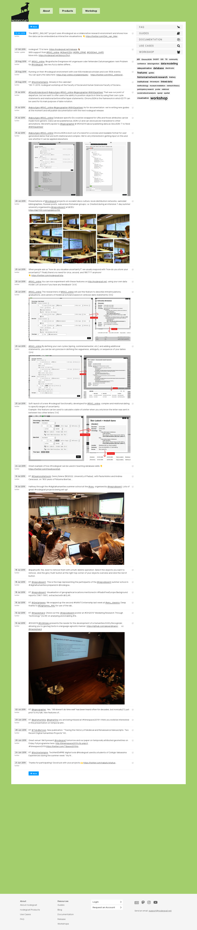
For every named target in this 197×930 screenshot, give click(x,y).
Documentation (66, 914)
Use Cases (25, 914)
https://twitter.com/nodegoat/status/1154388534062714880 (48, 275)
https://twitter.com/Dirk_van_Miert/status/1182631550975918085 (102, 36)
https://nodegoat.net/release (63, 49)
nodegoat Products (30, 909)
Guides (61, 904)
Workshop (91, 10)
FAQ (22, 919)
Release (62, 919)
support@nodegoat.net (160, 910)
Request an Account (104, 907)
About (46, 10)
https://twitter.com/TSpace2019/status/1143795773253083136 (63, 746)
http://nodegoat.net (97, 281)
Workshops (63, 923)
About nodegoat (28, 904)
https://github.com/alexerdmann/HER (103, 626)
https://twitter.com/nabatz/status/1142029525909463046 (100, 762)
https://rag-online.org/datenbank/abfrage (73, 74)
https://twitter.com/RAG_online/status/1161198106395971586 (107, 74)
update (22, 52)
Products (67, 10)
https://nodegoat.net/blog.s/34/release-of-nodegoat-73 (55, 55)
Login (96, 901)
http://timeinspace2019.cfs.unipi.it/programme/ (72, 743)
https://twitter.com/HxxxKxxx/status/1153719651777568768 (45, 469)
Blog (60, 909)
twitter (17, 36)
